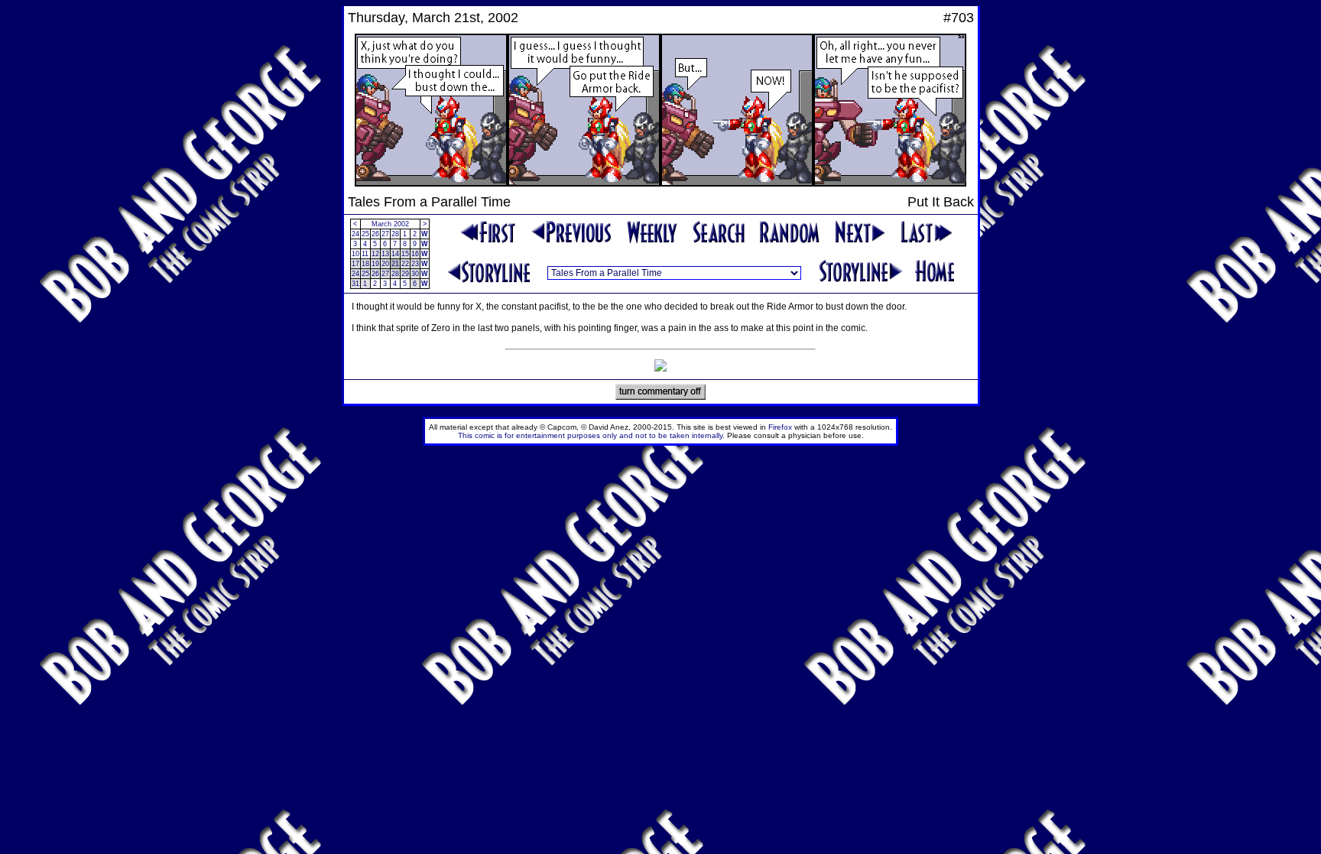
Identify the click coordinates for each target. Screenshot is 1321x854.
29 (405, 274)
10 (355, 254)
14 (395, 254)
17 (355, 264)
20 (385, 264)
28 (395, 234)
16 (415, 254)
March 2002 (390, 224)
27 (385, 234)
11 (365, 254)
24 (355, 234)
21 (395, 264)
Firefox (780, 427)
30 (415, 274)
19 (375, 264)
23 (415, 264)
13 (385, 254)
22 (405, 264)
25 (365, 234)
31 (355, 283)
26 (375, 234)
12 (375, 254)
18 (365, 264)
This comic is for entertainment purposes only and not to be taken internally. (591, 435)
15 (405, 254)
